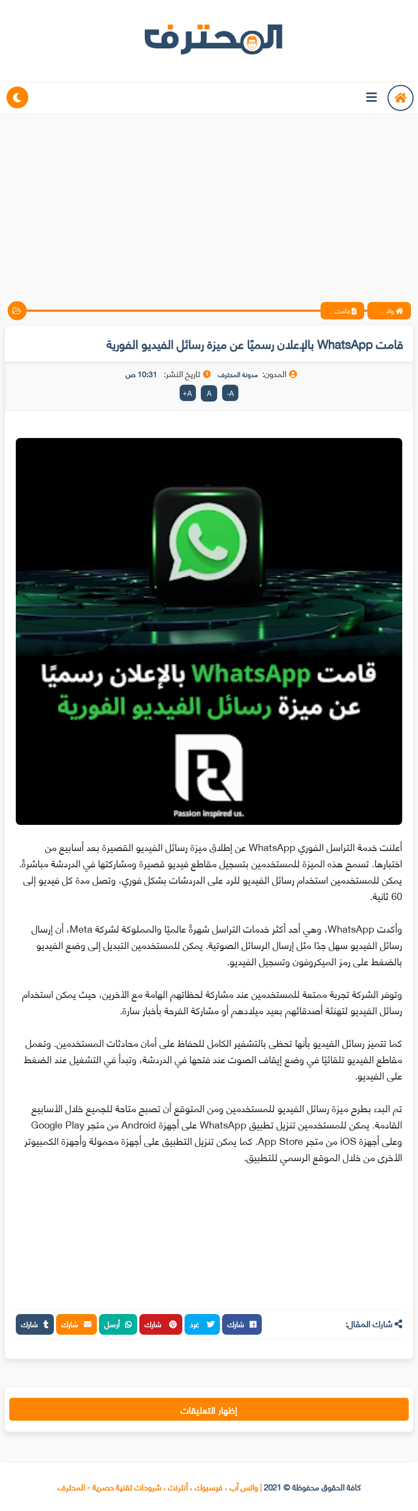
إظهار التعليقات (209, 1409)
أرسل (112, 1323)
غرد (195, 1323)
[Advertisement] (209, 198)
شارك (236, 1323)
